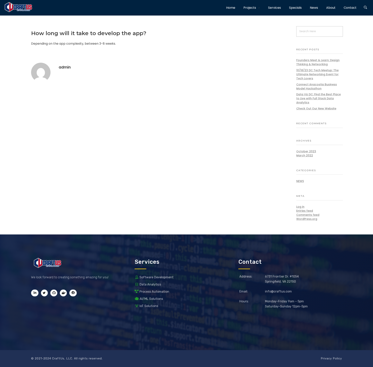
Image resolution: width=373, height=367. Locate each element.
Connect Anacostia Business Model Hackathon (316, 86)
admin (65, 67)
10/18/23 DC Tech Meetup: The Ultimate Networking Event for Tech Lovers (317, 74)
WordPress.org (306, 219)
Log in (300, 207)
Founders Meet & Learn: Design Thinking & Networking (318, 62)
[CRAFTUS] (18, 7)
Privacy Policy (331, 358)
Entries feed (304, 211)
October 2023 (306, 151)
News (300, 181)
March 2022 (304, 155)
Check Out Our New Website (316, 108)
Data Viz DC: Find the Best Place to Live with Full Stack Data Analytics (318, 98)
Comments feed (307, 215)
